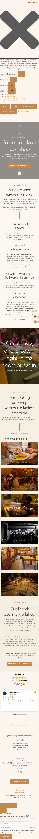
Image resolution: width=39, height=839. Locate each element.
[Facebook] (18, 772)
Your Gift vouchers (19, 750)
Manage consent (8, 805)
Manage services (9, 97)
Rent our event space (20, 752)
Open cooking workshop (19, 743)
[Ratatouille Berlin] (19, 126)
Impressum (19, 786)
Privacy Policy (19, 790)
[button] (19, 30)
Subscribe (6, 836)
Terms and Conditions (19, 788)
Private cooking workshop (19, 746)
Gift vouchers (19, 593)
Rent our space (20, 567)
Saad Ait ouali (20, 797)
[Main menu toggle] (19, 133)
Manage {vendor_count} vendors (14, 99)
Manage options (9, 95)
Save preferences (8, 111)
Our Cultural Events (19, 748)
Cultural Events (19, 541)
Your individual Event (19, 488)
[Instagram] (21, 772)
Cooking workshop (19, 462)
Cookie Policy (8, 115)
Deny (15, 106)
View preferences (28, 106)
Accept (5, 106)
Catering (19, 514)
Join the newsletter (19, 781)
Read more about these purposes (15, 101)
